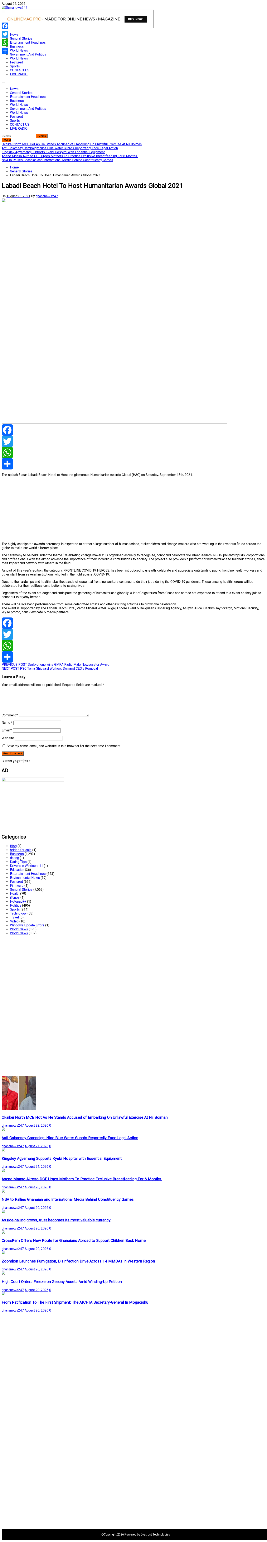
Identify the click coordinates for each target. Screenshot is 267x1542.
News (14, 35)
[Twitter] (133, 441)
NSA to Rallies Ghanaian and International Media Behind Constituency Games (68, 1199)
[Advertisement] (127, 509)
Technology (18, 913)
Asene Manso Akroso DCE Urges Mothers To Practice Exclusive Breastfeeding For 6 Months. (82, 1179)
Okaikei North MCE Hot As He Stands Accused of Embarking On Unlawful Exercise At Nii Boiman (85, 1117)
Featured (16, 62)
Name (7, 723)
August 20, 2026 (36, 1187)
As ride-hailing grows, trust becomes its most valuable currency (56, 1220)
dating (14, 858)
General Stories (21, 38)
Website (8, 738)
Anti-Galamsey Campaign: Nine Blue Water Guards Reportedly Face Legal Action (70, 1138)
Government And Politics (28, 54)
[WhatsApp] (133, 452)
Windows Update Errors (27, 925)
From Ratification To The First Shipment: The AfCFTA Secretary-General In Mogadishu (75, 1302)
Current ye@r (12, 761)
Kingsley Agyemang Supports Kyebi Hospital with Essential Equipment (62, 1158)
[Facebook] (133, 430)
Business (17, 46)
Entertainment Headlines (28, 42)
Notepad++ (18, 901)
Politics (15, 905)
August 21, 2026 (36, 1146)
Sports (15, 66)
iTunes (15, 897)
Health (14, 894)
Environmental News (25, 878)
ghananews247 (47, 196)
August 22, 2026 (36, 1125)
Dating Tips (18, 862)
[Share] (133, 463)
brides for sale (20, 850)
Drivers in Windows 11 (26, 866)
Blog (13, 846)
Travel (14, 917)
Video (14, 921)
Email (7, 730)
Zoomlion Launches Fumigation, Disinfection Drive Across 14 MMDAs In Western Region (78, 1261)
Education (17, 870)
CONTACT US (19, 70)
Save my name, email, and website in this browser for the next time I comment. (64, 746)
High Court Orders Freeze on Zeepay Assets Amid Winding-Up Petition (62, 1281)
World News (19, 50)
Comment (10, 715)
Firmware (17, 886)
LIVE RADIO (19, 74)
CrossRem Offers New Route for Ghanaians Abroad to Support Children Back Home (74, 1240)
